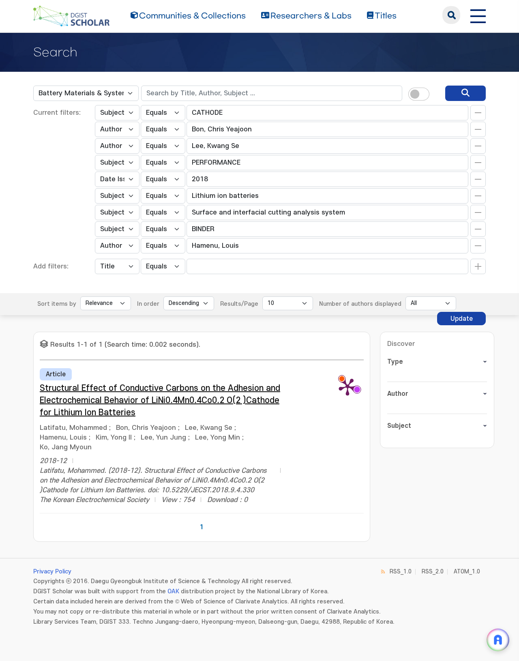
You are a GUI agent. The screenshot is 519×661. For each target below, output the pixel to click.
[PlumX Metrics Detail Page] (347, 386)
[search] (465, 93)
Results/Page (239, 303)
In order (148, 303)
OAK (173, 591)
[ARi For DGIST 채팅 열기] (498, 640)
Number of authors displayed (360, 303)
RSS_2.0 (433, 572)
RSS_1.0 (401, 572)
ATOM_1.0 (467, 572)
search (451, 15)
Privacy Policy (52, 571)
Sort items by (56, 303)
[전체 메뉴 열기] (478, 15)
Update (461, 318)
